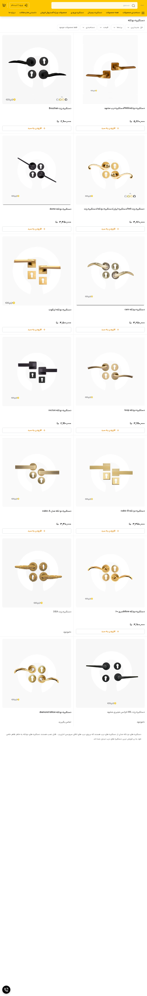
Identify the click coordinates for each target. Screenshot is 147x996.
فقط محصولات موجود (68, 27)
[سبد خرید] (4, 5)
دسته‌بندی (90, 27)
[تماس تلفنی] (6, 990)
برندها (119, 27)
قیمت (105, 27)
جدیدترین (135, 27)
